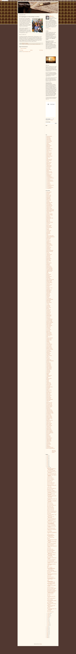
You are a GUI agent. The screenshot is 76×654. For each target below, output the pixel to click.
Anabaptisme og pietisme (49, 270)
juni (48, 619)
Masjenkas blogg (48, 163)
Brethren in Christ (48, 307)
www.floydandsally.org (49, 176)
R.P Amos (47, 228)
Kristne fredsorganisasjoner (49, 250)
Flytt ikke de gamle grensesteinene (51, 543)
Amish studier (48, 370)
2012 (47, 630)
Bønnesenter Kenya (48, 384)
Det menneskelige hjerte (50, 602)
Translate (52, 119)
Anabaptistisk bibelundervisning (50, 236)
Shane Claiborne (48, 436)
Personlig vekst (49, 575)
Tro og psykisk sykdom (49, 269)
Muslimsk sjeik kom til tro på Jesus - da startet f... (51, 604)
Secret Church (48, 330)
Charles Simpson (48, 278)
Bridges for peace (48, 199)
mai (48, 620)
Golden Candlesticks (49, 150)
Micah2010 (47, 373)
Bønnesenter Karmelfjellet (49, 322)
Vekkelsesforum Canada (49, 410)
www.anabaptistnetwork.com (50, 185)
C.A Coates (47, 304)
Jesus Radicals (48, 354)
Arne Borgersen (48, 376)
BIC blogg (47, 308)
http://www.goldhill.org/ (49, 431)
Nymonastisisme (48, 142)
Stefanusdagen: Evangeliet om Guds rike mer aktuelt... (51, 496)
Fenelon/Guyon (48, 305)
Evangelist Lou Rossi (49, 284)
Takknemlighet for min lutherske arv (51, 590)
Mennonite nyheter (48, 428)
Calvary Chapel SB (48, 346)
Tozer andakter (48, 328)
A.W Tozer (47, 303)
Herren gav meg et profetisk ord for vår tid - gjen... (51, 485)
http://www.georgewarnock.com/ (50, 448)
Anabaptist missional (49, 254)
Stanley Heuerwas (48, 444)
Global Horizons (48, 249)
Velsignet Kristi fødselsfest (50, 507)
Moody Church (48, 259)
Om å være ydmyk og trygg (50, 537)
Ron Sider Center (48, 311)
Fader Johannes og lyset (50, 549)
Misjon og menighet (48, 332)
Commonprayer (48, 350)
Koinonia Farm (48, 408)
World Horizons (48, 248)
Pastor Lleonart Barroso (49, 245)
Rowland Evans (48, 233)
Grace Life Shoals (48, 329)
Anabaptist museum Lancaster (50, 209)
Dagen (47, 158)
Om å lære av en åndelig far (50, 479)
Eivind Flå (47, 388)
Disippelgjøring (48, 198)
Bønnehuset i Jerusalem (49, 348)
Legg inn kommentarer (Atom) (26, 51)
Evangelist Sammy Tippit (49, 411)
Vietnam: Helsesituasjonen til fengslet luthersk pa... (52, 540)
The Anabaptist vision (49, 404)
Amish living (48, 253)
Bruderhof (47, 434)
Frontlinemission (48, 382)
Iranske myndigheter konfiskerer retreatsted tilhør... (51, 555)
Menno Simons (48, 394)
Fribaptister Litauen (48, 281)
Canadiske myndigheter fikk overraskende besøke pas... (50, 523)
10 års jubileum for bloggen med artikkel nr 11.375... (51, 520)
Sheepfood (47, 229)
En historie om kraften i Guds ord (51, 512)
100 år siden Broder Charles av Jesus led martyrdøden (51, 609)
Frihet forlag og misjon (49, 172)
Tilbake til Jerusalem (49, 355)
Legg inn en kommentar (23, 48)
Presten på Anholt (48, 196)
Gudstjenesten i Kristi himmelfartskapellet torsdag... (51, 581)
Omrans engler (49, 547)
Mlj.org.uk (47, 173)
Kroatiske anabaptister (49, 136)
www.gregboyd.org (48, 188)
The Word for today (48, 345)
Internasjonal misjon (49, 152)
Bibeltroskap (48, 352)
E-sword (47, 401)
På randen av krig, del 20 (50, 544)
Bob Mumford (48, 277)
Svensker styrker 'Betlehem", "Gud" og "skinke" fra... (51, 515)
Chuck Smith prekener (49, 344)
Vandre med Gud (48, 326)
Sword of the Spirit (48, 140)
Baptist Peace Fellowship (49, 251)
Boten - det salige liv (49, 567)
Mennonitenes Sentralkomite (50, 360)
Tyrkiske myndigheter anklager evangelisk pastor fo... (51, 569)
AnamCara (47, 297)
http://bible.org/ (48, 407)
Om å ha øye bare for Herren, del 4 (51, 473)
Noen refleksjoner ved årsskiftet (51, 470)
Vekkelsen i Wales (48, 383)
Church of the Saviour (49, 159)
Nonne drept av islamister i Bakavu (51, 588)
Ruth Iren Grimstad (48, 225)
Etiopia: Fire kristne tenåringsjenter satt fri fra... (51, 529)
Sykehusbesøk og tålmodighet (51, 550)
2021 (47, 460)
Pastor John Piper (48, 398)
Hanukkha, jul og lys (49, 502)
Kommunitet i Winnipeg (49, 214)
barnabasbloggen (48, 175)
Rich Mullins (48, 264)
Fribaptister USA (48, 421)
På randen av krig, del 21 (50, 534)
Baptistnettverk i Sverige (49, 420)
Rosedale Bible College (49, 202)
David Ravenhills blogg (49, 148)
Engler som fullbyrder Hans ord (51, 598)
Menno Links (48, 164)
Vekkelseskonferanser (49, 409)
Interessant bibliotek (49, 276)
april (48, 621)
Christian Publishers (48, 302)
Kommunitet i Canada (49, 321)
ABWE (47, 272)
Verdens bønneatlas (48, 351)
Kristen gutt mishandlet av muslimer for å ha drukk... (51, 601)
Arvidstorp (47, 212)
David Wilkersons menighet (49, 412)
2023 (47, 458)
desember (48, 467)
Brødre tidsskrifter (48, 226)
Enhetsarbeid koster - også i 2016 (51, 521)
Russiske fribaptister (49, 160)
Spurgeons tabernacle (49, 423)
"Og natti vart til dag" (50, 599)
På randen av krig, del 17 (50, 593)
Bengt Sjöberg (48, 232)
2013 (47, 629)
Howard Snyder (48, 257)
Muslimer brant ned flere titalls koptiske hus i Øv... (51, 606)
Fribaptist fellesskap (48, 429)
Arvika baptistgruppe (49, 204)
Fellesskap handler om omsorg (51, 589)
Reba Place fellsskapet (49, 406)
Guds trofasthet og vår (50, 480)
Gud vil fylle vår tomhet (50, 551)
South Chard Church (49, 206)
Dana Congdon (48, 306)
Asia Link (47, 224)
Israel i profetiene (48, 309)
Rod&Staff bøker (48, 300)
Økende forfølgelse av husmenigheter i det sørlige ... (51, 501)
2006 (47, 637)
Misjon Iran (47, 445)
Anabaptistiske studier (49, 271)
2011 (47, 631)
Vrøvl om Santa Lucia (50, 556)
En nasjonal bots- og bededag (51, 490)
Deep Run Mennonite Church (50, 210)
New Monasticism (48, 298)
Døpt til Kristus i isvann (50, 506)
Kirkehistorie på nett (49, 347)
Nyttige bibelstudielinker (49, 399)
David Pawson (48, 285)
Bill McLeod (48, 294)
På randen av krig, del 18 (50, 587)
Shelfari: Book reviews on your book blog (54, 451)
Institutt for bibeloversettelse (50, 235)
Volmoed (47, 143)
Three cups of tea (48, 200)
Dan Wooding (48, 387)
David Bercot (48, 246)
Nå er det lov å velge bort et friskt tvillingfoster (51, 526)
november (48, 613)
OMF (47, 336)
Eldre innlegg (41, 50)
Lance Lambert (48, 385)
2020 (47, 461)
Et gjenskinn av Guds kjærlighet (51, 524)
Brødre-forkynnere (48, 324)
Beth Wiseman (48, 256)
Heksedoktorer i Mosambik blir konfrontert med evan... (51, 592)
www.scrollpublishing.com (49, 187)
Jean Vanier (47, 286)
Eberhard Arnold (48, 237)
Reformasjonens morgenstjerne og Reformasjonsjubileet (51, 469)
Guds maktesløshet (49, 531)
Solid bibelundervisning (49, 386)
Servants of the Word (49, 141)
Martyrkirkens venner (49, 171)
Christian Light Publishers (49, 299)
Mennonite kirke (48, 312)
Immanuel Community (49, 208)
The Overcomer (48, 167)
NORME (47, 374)
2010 (47, 632)
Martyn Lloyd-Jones (48, 162)
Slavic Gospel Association (49, 349)
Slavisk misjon (48, 223)
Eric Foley (47, 252)
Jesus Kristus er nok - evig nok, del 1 (51, 571)
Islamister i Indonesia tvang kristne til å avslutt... (52, 546)
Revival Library (48, 238)
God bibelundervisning (49, 418)
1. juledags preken (49, 497)
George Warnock (48, 138)
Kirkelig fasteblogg (48, 169)
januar (48, 625)
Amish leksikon (48, 371)
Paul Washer (48, 419)
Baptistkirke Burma (48, 258)
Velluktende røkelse (49, 476)
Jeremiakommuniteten (49, 227)
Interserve (47, 261)
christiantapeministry (49, 174)
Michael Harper (48, 197)
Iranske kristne (48, 263)
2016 (47, 466)
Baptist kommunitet (48, 145)
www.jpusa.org (48, 183)
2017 (47, 465)
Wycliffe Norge (48, 295)
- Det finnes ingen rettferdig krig (51, 559)
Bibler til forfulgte (48, 424)
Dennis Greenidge (48, 274)
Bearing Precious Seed (49, 402)
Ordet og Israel (48, 335)
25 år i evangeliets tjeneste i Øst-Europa (51, 596)
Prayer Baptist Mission (49, 282)
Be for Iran (47, 361)
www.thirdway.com (48, 186)
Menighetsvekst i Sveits (50, 489)
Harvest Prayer (48, 168)
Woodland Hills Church (49, 205)
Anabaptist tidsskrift (49, 369)
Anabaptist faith (48, 353)
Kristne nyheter (48, 301)
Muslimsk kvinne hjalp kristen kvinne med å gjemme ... (52, 574)
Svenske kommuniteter (49, 325)
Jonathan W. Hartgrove (49, 334)
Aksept (48, 580)
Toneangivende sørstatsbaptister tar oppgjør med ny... (51, 553)
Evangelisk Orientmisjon (49, 337)
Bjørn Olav (52, 16)
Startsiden (31, 50)
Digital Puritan (48, 137)
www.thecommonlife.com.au (50, 177)
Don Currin (47, 239)
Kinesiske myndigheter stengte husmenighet (51, 494)
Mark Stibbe (48, 275)
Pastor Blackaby (48, 443)
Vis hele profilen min (48, 28)
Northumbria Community (49, 222)
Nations (47, 234)
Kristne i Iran (48, 357)
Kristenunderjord (48, 362)
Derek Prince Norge (48, 395)
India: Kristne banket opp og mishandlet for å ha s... (50, 536)
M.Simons (47, 381)
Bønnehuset (47, 379)
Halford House (48, 146)
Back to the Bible (48, 260)
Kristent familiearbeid (49, 425)
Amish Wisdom (48, 255)
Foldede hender (48, 400)
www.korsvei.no (48, 184)
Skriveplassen (48, 147)
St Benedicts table (48, 247)
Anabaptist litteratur (48, 165)
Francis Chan (48, 283)
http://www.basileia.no (49, 437)
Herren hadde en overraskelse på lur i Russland (52, 558)
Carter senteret (48, 372)
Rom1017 (47, 273)
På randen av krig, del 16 (50, 611)
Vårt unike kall (49, 610)
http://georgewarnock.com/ (49, 447)
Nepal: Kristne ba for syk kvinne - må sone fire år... (52, 499)
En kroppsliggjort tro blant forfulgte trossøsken (51, 542)
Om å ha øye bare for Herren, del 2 (51, 505)
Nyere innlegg (21, 50)
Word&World (48, 144)
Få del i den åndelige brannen (51, 482)
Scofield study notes (48, 333)
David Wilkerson (48, 413)
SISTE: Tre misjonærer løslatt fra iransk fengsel (51, 564)
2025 (47, 455)
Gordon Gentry (48, 231)
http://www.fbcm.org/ (49, 403)
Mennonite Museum (48, 262)
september (48, 615)
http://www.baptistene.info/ (49, 432)
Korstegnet (48, 538)
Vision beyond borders (49, 320)
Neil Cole (47, 151)
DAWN (47, 377)
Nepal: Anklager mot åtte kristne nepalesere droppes (51, 578)
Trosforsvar (47, 356)
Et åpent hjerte (49, 572)
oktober (48, 614)
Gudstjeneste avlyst (49, 481)
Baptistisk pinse (48, 331)
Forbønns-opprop (49, 487)
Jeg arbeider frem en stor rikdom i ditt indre (51, 585)
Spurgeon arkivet (48, 422)
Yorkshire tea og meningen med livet (51, 511)
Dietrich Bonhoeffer (48, 166)
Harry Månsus (48, 313)
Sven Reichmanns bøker (49, 319)
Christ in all (47, 149)
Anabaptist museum (48, 211)
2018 (47, 464)
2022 (47, 459)
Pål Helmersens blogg (49, 280)
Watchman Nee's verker (49, 287)
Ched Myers (47, 201)
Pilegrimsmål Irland (48, 323)
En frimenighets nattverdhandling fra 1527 (51, 532)
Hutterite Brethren (48, 203)
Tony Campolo (48, 433)
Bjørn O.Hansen (26, 4)
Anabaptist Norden (48, 207)
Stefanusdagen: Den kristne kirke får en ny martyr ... (51, 492)
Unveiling (47, 161)
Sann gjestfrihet (49, 513)
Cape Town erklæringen (49, 213)
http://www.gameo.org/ (49, 430)
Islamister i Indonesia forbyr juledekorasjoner (50, 517)
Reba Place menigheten (49, 405)
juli (47, 618)
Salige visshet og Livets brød (50, 279)
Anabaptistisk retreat (49, 375)
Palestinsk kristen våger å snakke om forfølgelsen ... (51, 475)
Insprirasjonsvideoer (49, 338)
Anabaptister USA (48, 426)
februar (48, 624)
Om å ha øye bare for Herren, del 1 (51, 518)
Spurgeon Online (48, 139)
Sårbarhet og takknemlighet (50, 570)
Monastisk (47, 170)
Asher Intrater (48, 310)
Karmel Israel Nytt (48, 397)
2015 (47, 626)
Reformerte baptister (49, 378)
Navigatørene (48, 296)
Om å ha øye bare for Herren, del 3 (51, 488)
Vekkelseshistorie (48, 363)
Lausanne (47, 380)
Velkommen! (48, 607)
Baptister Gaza (48, 221)
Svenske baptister (48, 427)
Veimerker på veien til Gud (50, 508)
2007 (47, 636)
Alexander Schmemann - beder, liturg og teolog (52, 562)
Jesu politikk (48, 288)
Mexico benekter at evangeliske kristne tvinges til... (51, 583)
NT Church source (48, 230)
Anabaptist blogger (48, 359)
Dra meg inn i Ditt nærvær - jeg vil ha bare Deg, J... (51, 472)
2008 (47, 635)
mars (48, 622)
